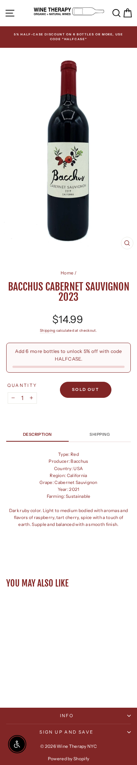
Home (67, 273)
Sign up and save (66, 732)
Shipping (47, 330)
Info (67, 715)
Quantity (22, 385)
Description (37, 434)
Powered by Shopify (68, 758)
